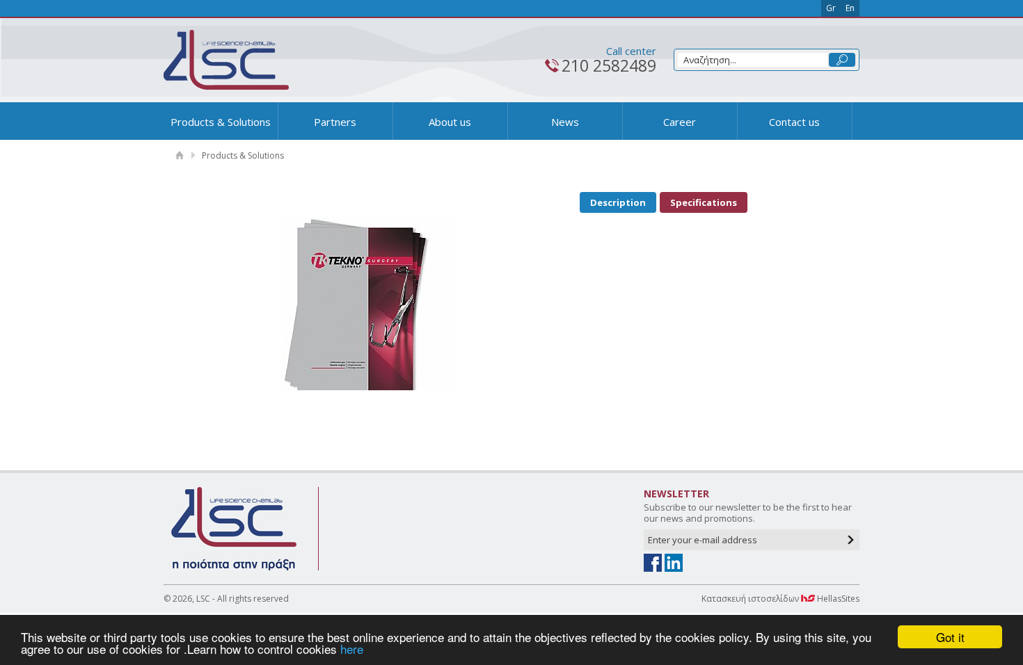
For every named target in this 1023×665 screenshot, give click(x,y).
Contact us (794, 122)
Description (618, 202)
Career (679, 122)
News (565, 122)
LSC (226, 60)
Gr (831, 8)
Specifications (703, 202)
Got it (950, 637)
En (850, 8)
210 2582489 (609, 65)
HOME (179, 155)
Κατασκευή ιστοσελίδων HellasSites (780, 598)
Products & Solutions (220, 122)
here (351, 648)
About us (450, 122)
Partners (335, 122)
